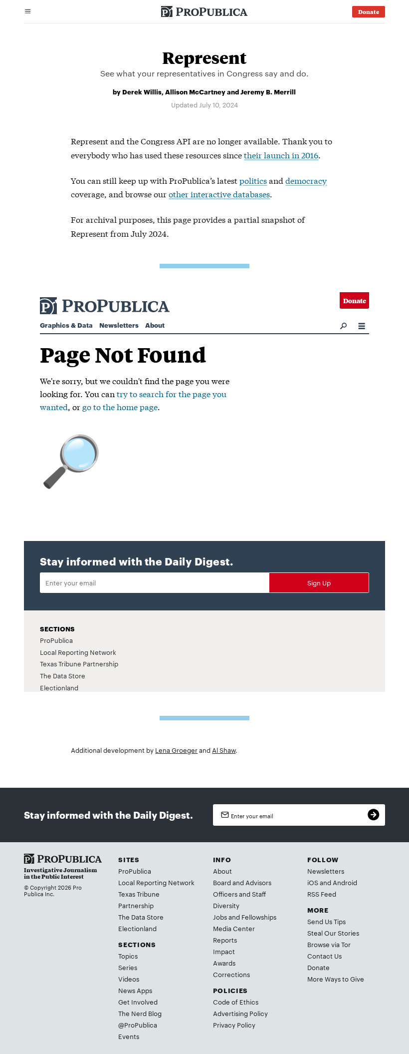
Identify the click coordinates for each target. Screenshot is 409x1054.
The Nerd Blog (140, 1013)
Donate (318, 967)
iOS (312, 882)
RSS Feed (321, 893)
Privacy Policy (234, 1024)
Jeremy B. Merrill (268, 91)
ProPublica (134, 870)
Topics (128, 955)
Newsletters (325, 870)
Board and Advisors (242, 882)
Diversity (226, 905)
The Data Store (141, 916)
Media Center (234, 928)
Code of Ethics (235, 1001)
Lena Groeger (176, 749)
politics (253, 180)
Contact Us (324, 955)
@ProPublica (137, 1024)
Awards (224, 962)
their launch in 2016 (281, 154)
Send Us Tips (326, 921)
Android (345, 882)
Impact (224, 951)
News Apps (135, 990)
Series (127, 967)
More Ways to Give (335, 978)
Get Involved (138, 1001)
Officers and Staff (239, 893)
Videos (128, 978)
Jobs (220, 916)
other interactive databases (219, 193)
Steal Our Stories (333, 932)
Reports (225, 939)
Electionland (137, 928)
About (222, 870)
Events (128, 1036)
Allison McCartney (195, 91)
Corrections (231, 974)
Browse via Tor (329, 944)
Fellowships (258, 916)
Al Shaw (223, 749)
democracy (306, 180)
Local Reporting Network (156, 882)
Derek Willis (142, 91)
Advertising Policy (240, 1013)
